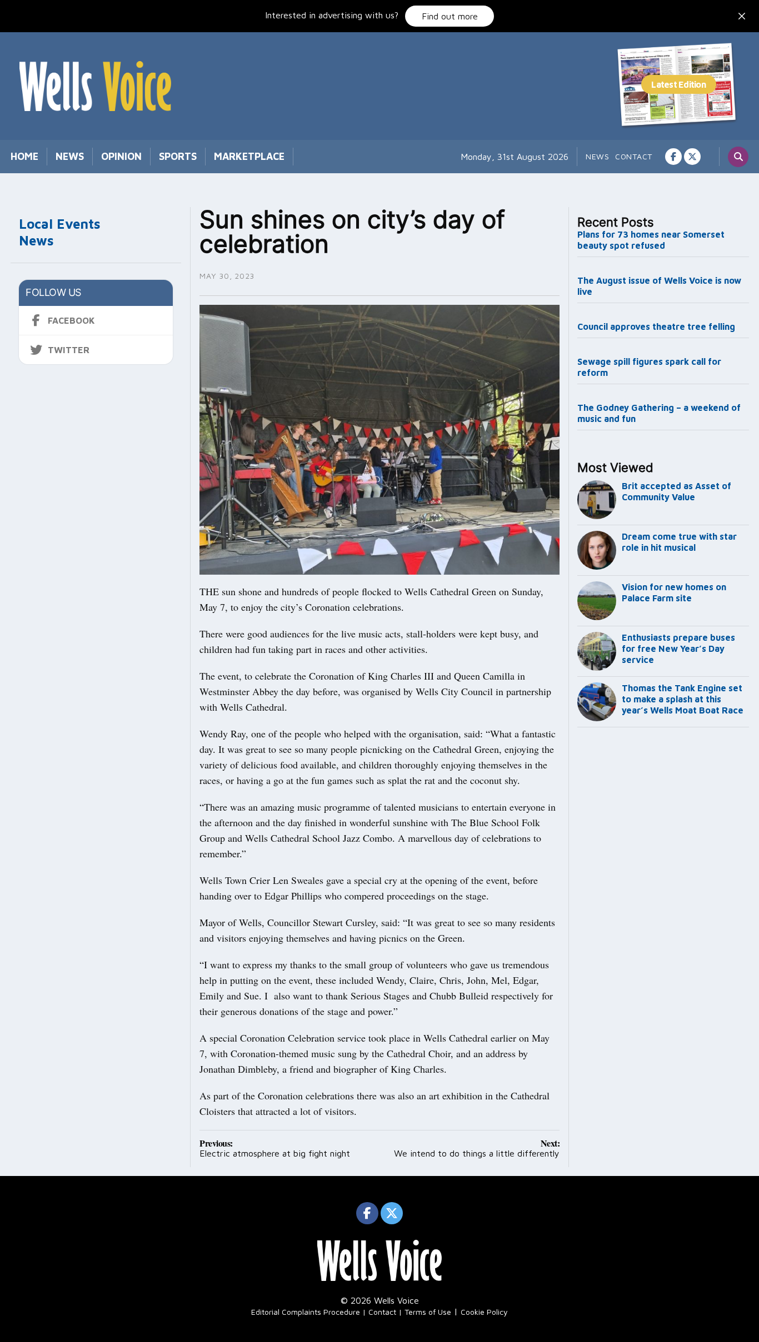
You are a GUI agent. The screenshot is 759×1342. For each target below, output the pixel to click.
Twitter (68, 350)
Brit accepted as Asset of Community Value (676, 491)
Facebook (71, 320)
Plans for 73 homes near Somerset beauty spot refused (651, 239)
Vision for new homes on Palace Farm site (674, 592)
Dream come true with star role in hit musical (679, 541)
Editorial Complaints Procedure (305, 1311)
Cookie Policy (484, 1311)
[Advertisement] (663, 916)
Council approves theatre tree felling (656, 326)
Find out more (450, 16)
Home (24, 156)
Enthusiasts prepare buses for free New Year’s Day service (678, 648)
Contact (633, 156)
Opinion (121, 156)
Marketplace (249, 156)
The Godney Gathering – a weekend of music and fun (659, 413)
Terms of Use (428, 1311)
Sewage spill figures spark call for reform (649, 367)
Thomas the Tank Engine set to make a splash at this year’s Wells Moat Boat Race (682, 699)
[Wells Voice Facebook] (673, 156)
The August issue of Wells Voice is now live (659, 285)
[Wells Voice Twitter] (692, 156)
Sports (178, 156)
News (70, 156)
